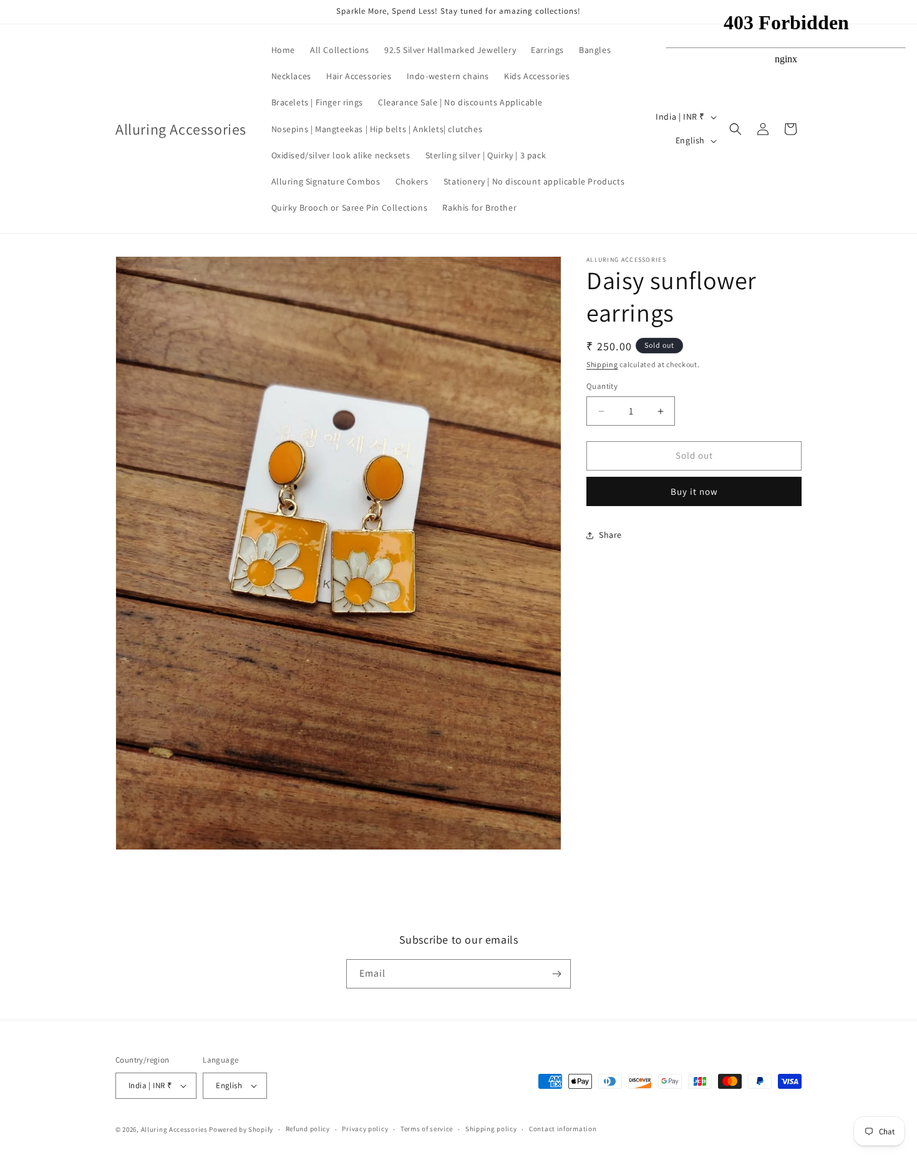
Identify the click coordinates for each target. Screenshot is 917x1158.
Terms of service (426, 1129)
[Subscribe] (556, 973)
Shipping (602, 364)
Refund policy (308, 1129)
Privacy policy (365, 1129)
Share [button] (610, 535)
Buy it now (694, 491)
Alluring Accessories (174, 1129)
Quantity (602, 386)
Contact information (562, 1129)
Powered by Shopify (241, 1129)
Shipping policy (491, 1129)
